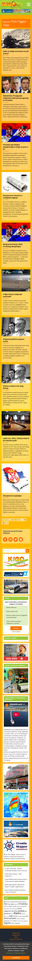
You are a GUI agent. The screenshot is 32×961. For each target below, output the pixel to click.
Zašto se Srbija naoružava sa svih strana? (16, 52)
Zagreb (7, 922)
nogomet (7, 911)
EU (18, 902)
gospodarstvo (23, 902)
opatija (21, 910)
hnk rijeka (10, 904)
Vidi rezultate (16, 632)
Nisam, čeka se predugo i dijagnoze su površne (13, 622)
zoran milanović (15, 923)
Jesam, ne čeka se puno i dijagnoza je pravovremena (16, 616)
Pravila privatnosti (16, 939)
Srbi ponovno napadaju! (12, 495)
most (19, 908)
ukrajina (18, 918)
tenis (6, 918)
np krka (14, 911)
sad (8, 916)
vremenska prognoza (22, 921)
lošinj (5, 908)
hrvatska (23, 903)
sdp (11, 916)
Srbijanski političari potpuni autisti (13, 340)
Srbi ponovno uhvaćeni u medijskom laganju (12, 196)
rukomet (23, 914)
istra (7, 906)
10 (3, 523)
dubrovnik (14, 902)
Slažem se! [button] (16, 957)
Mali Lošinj (9, 908)
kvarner (19, 906)
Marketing (16, 935)
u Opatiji (23, 918)
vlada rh (15, 921)
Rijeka (17, 913)
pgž (26, 911)
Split (27, 916)
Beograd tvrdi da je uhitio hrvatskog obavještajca (13, 245)
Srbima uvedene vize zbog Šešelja (13, 387)
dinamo (9, 902)
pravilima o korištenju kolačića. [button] (16, 953)
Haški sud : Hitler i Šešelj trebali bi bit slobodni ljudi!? (16, 439)
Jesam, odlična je (11, 607)
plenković (7, 913)
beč (5, 902)
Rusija (5, 916)
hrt (17, 904)
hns (15, 904)
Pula (12, 913)
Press (16, 937)
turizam (12, 918)
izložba (14, 906)
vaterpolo (6, 921)
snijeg (23, 916)
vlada (11, 921)
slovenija (20, 916)
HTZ (5, 906)
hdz (5, 904)
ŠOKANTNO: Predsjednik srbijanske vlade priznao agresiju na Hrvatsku (16, 98)
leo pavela (23, 906)
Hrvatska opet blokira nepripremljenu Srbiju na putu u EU (15, 146)
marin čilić (14, 909)
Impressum (16, 933)
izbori (10, 906)
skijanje (15, 916)
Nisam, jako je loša (12, 611)
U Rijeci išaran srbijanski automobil (12, 295)
